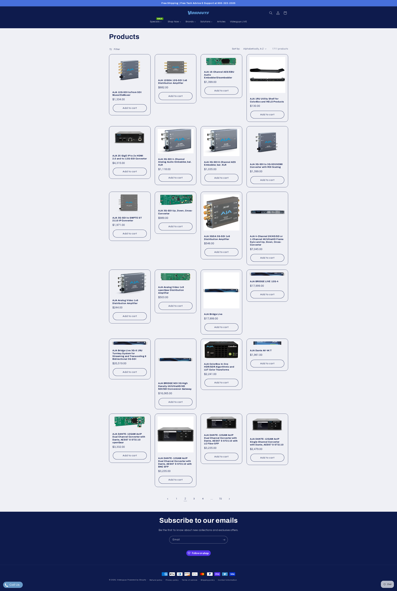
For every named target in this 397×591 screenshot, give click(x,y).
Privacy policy (172, 580)
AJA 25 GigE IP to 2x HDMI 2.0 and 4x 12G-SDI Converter (129, 157)
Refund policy (156, 580)
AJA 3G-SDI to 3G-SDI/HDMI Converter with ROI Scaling (266, 165)
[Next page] (229, 498)
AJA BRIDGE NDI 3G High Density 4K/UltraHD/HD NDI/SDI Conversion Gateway (175, 386)
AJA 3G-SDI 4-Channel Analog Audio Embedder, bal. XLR (175, 162)
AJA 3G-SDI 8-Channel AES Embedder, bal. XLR (220, 163)
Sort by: (236, 49)
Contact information (227, 580)
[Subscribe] (224, 540)
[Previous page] (167, 498)
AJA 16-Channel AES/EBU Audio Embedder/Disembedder (219, 75)
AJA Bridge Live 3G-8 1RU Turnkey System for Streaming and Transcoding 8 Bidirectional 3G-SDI (129, 354)
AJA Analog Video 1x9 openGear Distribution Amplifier (171, 290)
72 (220, 499)
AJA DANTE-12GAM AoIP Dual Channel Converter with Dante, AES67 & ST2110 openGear (128, 438)
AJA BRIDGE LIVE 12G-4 (264, 281)
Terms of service (189, 580)
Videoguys (122, 580)
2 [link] (185, 498)
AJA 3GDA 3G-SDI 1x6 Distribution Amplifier (217, 237)
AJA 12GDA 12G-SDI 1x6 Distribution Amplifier (172, 81)
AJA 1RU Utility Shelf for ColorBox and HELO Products (267, 100)
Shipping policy (208, 580)
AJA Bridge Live (213, 314)
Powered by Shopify (136, 580)
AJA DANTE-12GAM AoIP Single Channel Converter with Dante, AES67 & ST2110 (267, 442)
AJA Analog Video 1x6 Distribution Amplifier (125, 301)
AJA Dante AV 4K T (261, 350)
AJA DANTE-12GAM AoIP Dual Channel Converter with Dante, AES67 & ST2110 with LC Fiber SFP (221, 439)
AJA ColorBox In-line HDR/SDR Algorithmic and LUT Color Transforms (219, 367)
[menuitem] (156, 21)
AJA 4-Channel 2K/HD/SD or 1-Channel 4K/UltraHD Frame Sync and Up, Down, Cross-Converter (266, 240)
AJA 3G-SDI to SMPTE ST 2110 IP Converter (127, 219)
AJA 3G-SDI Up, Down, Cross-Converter (175, 212)
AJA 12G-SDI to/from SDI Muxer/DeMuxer (126, 93)
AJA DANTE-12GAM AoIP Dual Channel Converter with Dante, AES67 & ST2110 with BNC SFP (175, 462)
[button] (270, 13)
